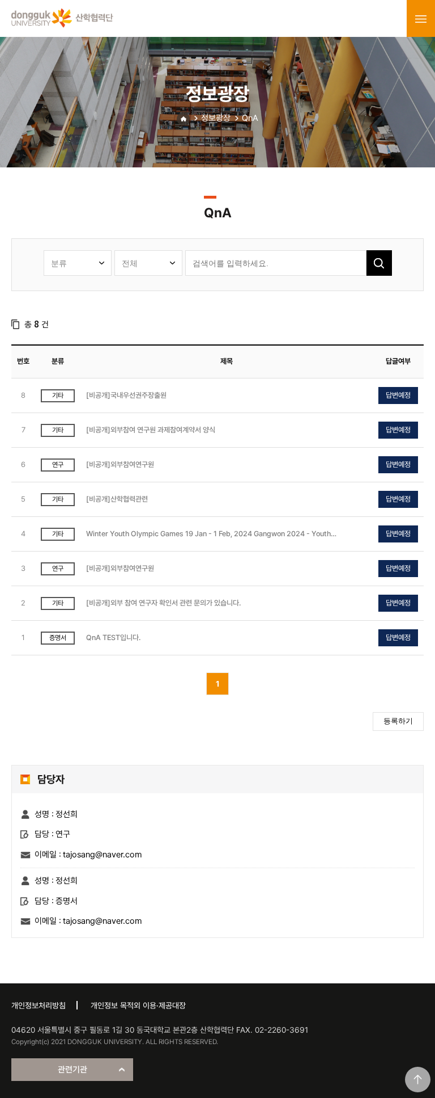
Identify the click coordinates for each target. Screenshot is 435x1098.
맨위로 (417, 1079)
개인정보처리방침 (38, 1005)
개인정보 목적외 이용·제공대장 (138, 1005)
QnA (250, 118)
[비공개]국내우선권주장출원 (126, 395)
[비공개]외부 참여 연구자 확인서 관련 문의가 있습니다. (163, 603)
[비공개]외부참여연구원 (120, 464)
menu (421, 19)
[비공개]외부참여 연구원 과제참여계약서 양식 (150, 430)
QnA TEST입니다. (113, 637)
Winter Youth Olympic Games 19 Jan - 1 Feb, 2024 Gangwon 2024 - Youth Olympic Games (208, 534)
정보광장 (216, 118)
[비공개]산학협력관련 (117, 499)
